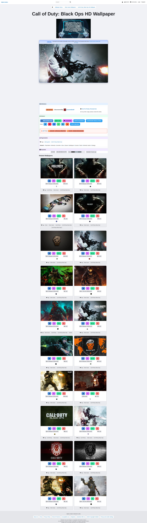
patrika (61, 329)
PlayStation (48, 145)
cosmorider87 (70, 109)
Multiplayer (71, 145)
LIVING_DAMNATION (94, 329)
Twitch (81, 145)
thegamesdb (94, 221)
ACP (43, 130)
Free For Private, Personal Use (89, 108)
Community (134, 2)
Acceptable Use (65, 516)
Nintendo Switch (87, 145)
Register (143, 2)
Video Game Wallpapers (70, 7)
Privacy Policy (47, 516)
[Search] (70, 2)
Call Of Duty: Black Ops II (57, 227)
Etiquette (73, 516)
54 (59, 180)
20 (93, 215)
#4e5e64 (79, 151)
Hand (46, 225)
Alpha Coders (4, 2)
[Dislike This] (97, 288)
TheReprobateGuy (94, 434)
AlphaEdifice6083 (60, 434)
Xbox (62, 145)
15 (93, 323)
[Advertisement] (73, 92)
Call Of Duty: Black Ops (56, 142)
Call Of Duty (49, 190)
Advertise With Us (81, 516)
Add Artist (49, 109)
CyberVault (61, 221)
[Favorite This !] (87, 288)
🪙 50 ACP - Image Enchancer (75, 130)
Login (139, 2)
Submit (127, 2)
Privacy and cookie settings (107, 516)
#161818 (73, 151)
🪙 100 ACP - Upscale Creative (57, 130)
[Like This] (92, 498)
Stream (66, 145)
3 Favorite (68, 120)
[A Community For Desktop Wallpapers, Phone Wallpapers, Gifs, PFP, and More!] (52, 7)
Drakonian (94, 186)
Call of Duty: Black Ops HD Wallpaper (86, 7)
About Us (36, 516)
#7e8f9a (76, 151)
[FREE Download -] (83, 288)
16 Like (58, 120)
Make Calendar (79, 120)
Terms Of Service (56, 516)
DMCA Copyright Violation (93, 516)
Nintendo (53, 145)
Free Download (47, 120)
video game (47, 142)
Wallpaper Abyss (59, 7)
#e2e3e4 (83, 151)
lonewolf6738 (60, 364)
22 (93, 180)
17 (59, 253)
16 (93, 253)
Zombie (70, 332)
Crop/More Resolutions (94, 120)
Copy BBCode (75, 124)
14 (59, 288)
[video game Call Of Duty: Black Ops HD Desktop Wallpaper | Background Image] (90, 285)
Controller (58, 145)
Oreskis (94, 294)
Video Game (56, 190)
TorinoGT (60, 258)
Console (76, 145)
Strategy (93, 145)
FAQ (41, 516)
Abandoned (60, 186)
